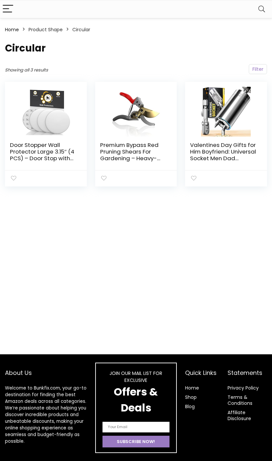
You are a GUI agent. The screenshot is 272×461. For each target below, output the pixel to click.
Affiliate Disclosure (239, 415)
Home (12, 29)
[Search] (262, 9)
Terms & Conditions (240, 400)
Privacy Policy (243, 388)
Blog (190, 406)
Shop (191, 397)
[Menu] (8, 9)
